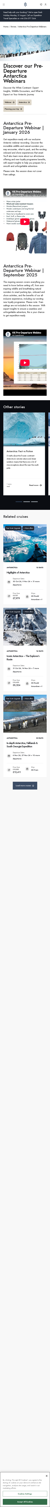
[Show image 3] (34, 501)
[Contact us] (41, 4)
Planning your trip (12, 109)
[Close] (47, 1476)
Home (5, 26)
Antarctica (23, 102)
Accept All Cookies (25, 1501)
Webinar (8, 102)
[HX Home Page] (25, 4)
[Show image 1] (19, 501)
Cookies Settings (25, 1493)
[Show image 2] (26, 501)
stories (13, 26)
